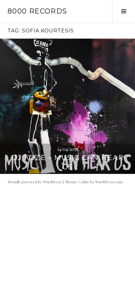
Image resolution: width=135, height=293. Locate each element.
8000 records (37, 11)
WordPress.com (108, 181)
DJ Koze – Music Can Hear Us (68, 162)
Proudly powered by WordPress (35, 181)
